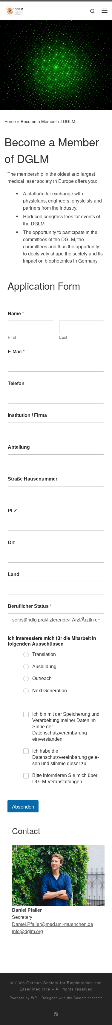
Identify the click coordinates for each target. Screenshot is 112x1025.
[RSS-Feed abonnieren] (56, 1013)
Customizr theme (88, 997)
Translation (44, 654)
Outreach (42, 678)
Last (63, 337)
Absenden (23, 806)
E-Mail (16, 351)
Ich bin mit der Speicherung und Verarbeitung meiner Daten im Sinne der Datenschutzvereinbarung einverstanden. (65, 726)
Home (10, 121)
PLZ (12, 510)
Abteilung (19, 447)
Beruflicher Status (30, 606)
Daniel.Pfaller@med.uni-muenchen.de (52, 924)
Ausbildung (44, 666)
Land (13, 574)
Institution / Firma (27, 415)
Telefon (16, 383)
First (12, 337)
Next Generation (49, 690)
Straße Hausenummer (32, 478)
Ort (11, 542)
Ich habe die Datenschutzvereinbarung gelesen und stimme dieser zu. (65, 757)
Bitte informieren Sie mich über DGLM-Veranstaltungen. (64, 778)
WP (34, 997)
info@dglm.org (27, 931)
